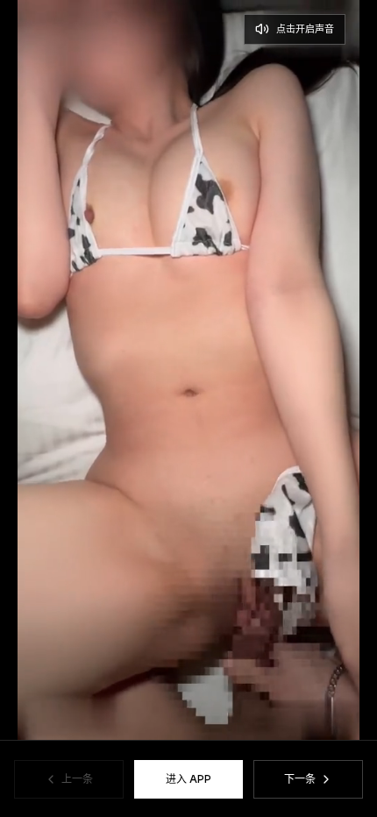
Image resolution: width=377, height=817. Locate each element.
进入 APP (188, 778)
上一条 (77, 778)
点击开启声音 (305, 29)
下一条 (300, 778)
